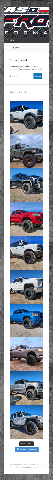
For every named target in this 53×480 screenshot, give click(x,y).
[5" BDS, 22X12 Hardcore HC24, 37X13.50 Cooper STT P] (26, 388)
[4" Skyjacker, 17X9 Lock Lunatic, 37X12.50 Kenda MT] (26, 151)
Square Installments (18, 91)
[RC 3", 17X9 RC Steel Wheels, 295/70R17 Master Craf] (26, 219)
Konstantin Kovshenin (29, 467)
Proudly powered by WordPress (22, 464)
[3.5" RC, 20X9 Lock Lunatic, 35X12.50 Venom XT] (26, 321)
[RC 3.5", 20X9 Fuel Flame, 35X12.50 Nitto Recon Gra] (26, 185)
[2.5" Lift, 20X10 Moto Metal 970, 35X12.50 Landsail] (26, 422)
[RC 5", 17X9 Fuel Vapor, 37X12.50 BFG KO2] (26, 287)
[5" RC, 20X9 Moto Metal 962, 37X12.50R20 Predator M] (26, 117)
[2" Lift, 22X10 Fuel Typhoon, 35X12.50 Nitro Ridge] (26, 253)
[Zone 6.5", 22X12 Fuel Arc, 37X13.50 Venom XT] (26, 354)
